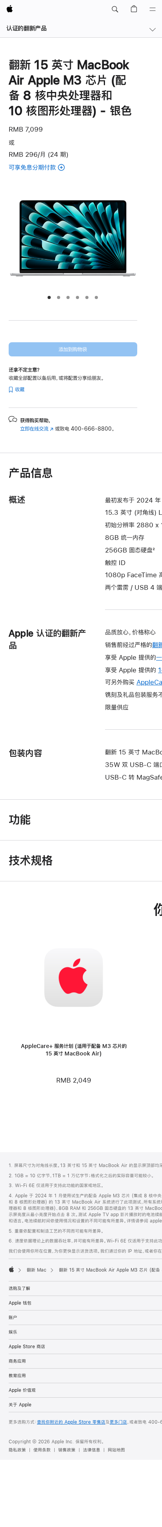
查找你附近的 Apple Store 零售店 (71, 1422)
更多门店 (118, 1422)
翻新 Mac (36, 1270)
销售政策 (66, 1450)
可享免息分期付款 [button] (47, 168)
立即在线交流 (36, 428)
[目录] (152, 9)
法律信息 (91, 1450)
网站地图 (116, 1450)
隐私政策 (17, 1450)
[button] (114, 9)
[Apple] (11, 1269)
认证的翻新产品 (26, 28)
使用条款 (42, 1450)
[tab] (49, 297)
